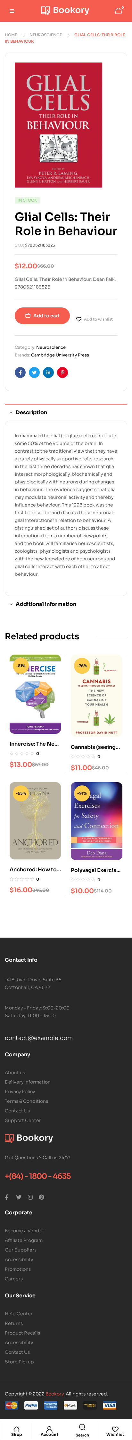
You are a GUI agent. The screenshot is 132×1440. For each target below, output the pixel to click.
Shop (16, 1434)
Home (11, 34)
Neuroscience (45, 34)
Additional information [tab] (46, 604)
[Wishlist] (115, 1429)
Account (50, 1434)
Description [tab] (31, 412)
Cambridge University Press (60, 355)
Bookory (54, 1394)
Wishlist (115, 1434)
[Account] (49, 1429)
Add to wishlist (98, 319)
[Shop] (16, 1429)
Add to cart (46, 316)
